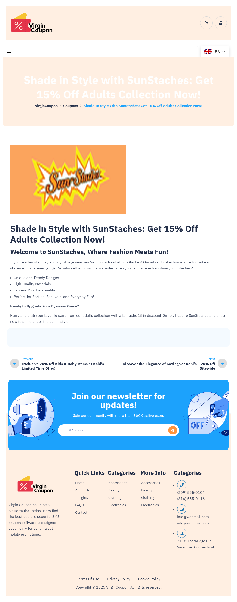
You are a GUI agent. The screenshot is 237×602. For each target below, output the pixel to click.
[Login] (206, 22)
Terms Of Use (88, 579)
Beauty (113, 490)
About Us (82, 490)
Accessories (117, 483)
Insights (81, 497)
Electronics (117, 505)
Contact (81, 512)
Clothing (114, 497)
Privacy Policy (118, 579)
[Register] (221, 22)
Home (79, 483)
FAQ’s (79, 505)
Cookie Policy (149, 579)
